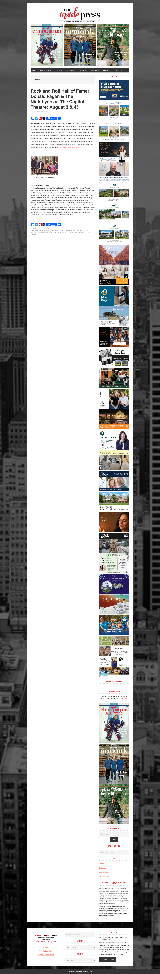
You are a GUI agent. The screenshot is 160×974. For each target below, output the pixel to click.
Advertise (101, 864)
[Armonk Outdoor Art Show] (114, 552)
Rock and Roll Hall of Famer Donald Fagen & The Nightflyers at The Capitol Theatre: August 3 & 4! (60, 99)
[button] (126, 70)
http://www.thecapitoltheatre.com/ (70, 147)
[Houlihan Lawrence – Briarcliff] (114, 243)
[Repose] (114, 264)
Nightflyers (34, 232)
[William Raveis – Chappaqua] (114, 140)
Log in (90, 971)
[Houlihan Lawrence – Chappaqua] (114, 202)
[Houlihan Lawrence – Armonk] (114, 223)
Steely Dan (70, 232)
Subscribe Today (107, 959)
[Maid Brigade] (114, 305)
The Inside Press (80, 36)
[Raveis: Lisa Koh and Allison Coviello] (114, 367)
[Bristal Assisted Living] (114, 490)
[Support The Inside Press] (46, 945)
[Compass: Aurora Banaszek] (114, 408)
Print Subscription (104, 876)
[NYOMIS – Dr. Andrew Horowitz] (114, 182)
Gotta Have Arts (44, 228)
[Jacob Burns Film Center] (114, 429)
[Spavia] (114, 532)
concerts (42, 230)
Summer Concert (79, 232)
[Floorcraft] (114, 470)
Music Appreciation (82, 230)
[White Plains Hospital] (114, 99)
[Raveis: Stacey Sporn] (114, 161)
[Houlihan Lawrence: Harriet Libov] (114, 449)
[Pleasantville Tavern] (114, 387)
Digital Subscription (104, 872)
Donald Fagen (50, 230)
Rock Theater (62, 232)
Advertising (46, 947)
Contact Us (102, 868)
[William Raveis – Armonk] (114, 120)
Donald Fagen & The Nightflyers (65, 230)
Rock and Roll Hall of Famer (48, 232)
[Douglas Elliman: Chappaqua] (114, 511)
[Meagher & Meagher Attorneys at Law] (114, 346)
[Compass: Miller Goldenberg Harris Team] (114, 285)
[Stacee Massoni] (114, 326)
